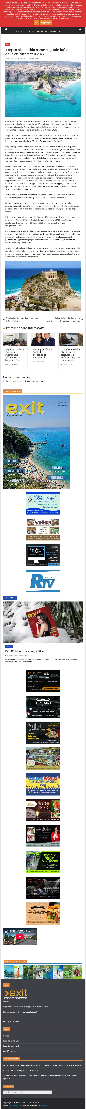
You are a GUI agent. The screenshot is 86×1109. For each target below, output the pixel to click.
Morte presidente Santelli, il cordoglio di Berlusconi (42, 353)
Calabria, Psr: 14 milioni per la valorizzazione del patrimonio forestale (63, 319)
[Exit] (6, 29)
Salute (31, 32)
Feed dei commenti (11, 1046)
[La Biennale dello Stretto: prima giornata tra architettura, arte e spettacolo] (71, 334)
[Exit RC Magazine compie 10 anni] (43, 622)
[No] (83, 13)
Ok (36, 22)
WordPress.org (9, 1051)
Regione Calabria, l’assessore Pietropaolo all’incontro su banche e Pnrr (14, 354)
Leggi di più (46, 22)
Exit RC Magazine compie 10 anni (26, 651)
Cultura (40, 32)
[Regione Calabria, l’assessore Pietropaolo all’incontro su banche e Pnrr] (15, 334)
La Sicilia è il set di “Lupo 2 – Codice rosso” (21, 1070)
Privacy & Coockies (11, 1021)
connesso (17, 381)
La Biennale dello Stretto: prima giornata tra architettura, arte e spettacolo (70, 354)
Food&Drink (55, 32)
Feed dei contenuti (11, 1041)
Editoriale (9, 646)
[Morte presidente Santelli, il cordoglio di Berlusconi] (43, 334)
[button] (23, 31)
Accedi (6, 1036)
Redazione (23, 58)
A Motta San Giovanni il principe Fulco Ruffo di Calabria (22, 319)
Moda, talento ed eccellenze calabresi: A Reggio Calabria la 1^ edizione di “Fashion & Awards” (42, 1065)
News (7, 45)
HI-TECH (19, 32)
